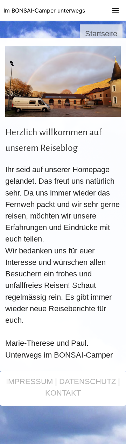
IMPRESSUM (29, 381)
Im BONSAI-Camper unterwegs (44, 10)
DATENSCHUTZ (87, 381)
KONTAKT (63, 393)
